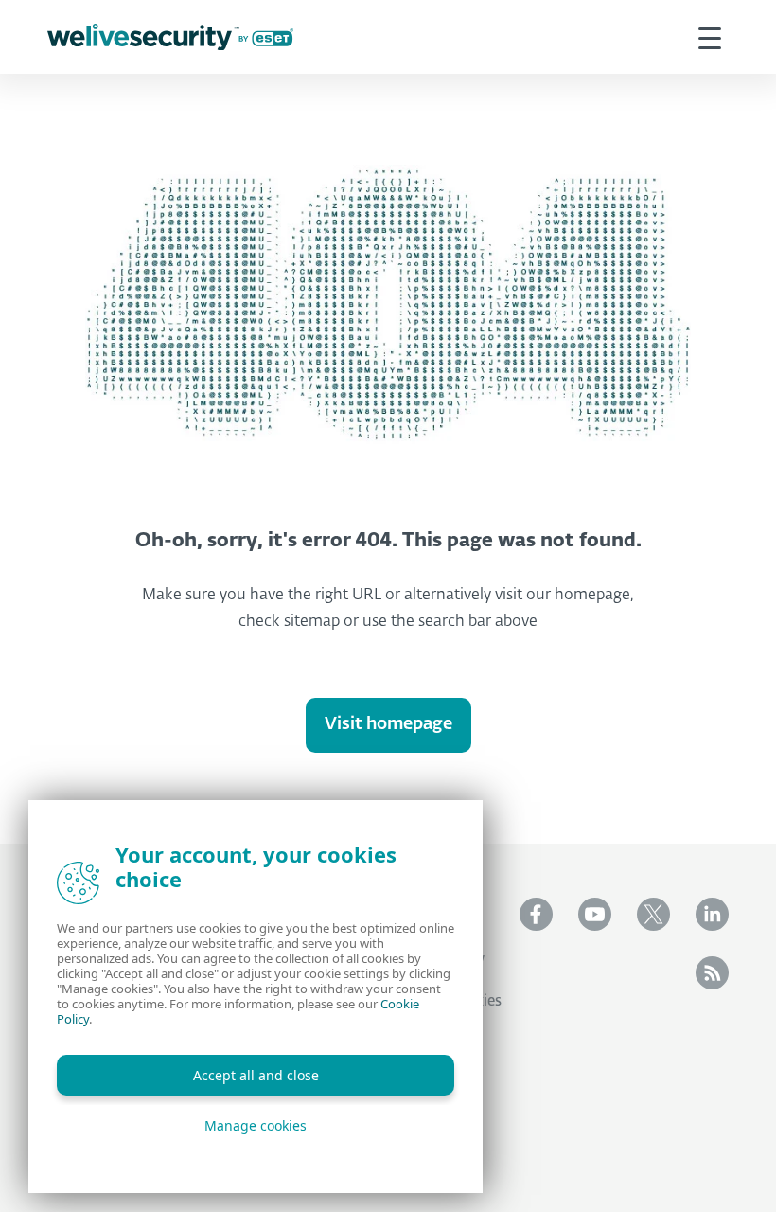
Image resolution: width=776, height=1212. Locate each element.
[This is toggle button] (709, 36)
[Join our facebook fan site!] (536, 914)
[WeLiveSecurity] (170, 37)
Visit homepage (388, 724)
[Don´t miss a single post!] (712, 972)
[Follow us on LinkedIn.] (712, 914)
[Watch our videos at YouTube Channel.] (594, 914)
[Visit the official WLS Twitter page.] (653, 914)
